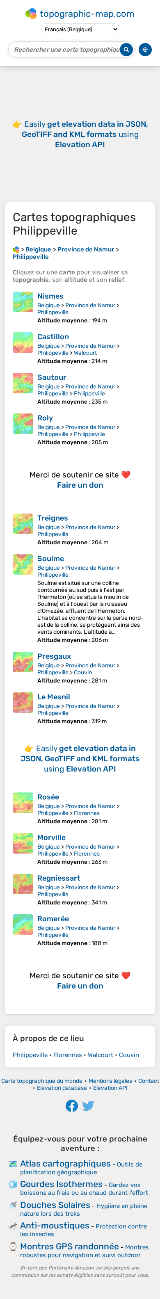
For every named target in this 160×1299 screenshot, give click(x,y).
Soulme (50, 558)
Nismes (50, 296)
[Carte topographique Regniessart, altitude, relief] (23, 890)
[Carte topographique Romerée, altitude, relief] (23, 930)
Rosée (48, 796)
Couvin (83, 672)
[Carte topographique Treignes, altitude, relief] (23, 530)
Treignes (52, 518)
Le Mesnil (53, 696)
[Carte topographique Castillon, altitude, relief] (23, 348)
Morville (51, 837)
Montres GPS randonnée (69, 1246)
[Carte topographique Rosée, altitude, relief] (23, 808)
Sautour (51, 377)
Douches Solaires (55, 1205)
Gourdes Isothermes (61, 1184)
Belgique (48, 305)
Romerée (53, 918)
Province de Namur (90, 305)
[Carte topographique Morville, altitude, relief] (23, 849)
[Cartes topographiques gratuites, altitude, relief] (16, 249)
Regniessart (58, 878)
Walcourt (85, 352)
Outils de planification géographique (81, 1168)
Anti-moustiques (54, 1225)
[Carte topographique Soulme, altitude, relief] (23, 599)
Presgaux (54, 656)
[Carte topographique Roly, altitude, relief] (23, 429)
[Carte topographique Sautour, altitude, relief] (23, 389)
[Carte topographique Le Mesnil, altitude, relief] (23, 708)
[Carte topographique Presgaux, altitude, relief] (23, 668)
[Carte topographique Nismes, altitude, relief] (23, 308)
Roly (45, 417)
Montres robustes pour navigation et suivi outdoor (84, 1251)
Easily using (85, 134)
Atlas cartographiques (65, 1163)
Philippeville (53, 312)
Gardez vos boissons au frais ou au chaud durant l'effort (84, 1188)
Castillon (53, 336)
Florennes (87, 813)
